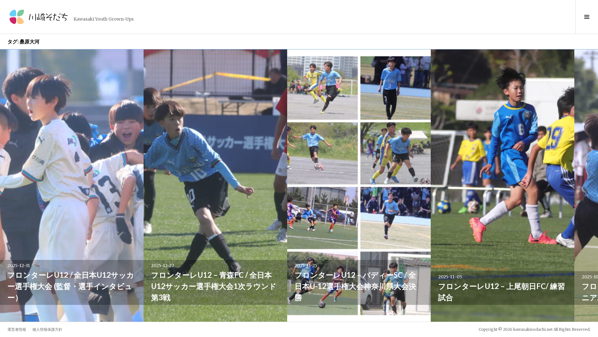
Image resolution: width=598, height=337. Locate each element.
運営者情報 (16, 329)
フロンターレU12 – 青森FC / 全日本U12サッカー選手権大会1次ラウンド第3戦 (214, 286)
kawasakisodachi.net (533, 329)
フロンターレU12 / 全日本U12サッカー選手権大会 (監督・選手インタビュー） (70, 286)
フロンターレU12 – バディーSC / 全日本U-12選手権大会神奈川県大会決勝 (355, 286)
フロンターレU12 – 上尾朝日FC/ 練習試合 (501, 291)
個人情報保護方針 (47, 329)
